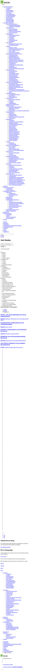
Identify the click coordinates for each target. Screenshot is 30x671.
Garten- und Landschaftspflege (9, 304)
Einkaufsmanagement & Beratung (16, 48)
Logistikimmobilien (10, 16)
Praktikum (4, 270)
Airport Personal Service (11, 24)
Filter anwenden (13, 307)
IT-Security (11, 166)
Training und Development (15, 31)
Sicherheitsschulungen (14, 170)
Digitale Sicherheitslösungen (15, 165)
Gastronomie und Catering (8, 303)
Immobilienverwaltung (7, 282)
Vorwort (11, 201)
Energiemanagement (13, 83)
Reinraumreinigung (13, 76)
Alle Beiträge (9, 188)
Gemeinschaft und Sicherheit (15, 206)
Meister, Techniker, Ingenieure (9, 286)
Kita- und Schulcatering (14, 52)
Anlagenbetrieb (12, 176)
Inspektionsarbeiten (13, 130)
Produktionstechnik (13, 135)
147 (4, 537)
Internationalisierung (13, 194)
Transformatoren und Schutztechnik (17, 183)
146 (4, 536)
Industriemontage (10, 105)
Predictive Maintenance (14, 132)
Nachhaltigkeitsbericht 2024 (12, 209)
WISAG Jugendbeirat (11, 210)
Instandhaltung (9, 119)
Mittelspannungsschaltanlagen (15, 178)
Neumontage (12, 109)
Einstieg (8, 215)
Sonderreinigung (12, 78)
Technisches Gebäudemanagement (16, 89)
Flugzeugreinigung (13, 29)
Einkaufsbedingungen (8, 226)
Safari (2, 568)
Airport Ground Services (7, 285)
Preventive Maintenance (14, 134)
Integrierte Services (13, 62)
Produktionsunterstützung (11, 156)
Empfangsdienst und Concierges (16, 59)
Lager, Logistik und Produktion (9, 290)
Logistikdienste (12, 63)
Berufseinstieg (5, 272)
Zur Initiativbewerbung (6, 547)
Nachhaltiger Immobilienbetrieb (16, 64)
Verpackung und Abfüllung (15, 162)
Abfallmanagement (13, 55)
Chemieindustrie (9, 11)
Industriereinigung (10, 111)
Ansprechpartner (9, 189)
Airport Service (9, 27)
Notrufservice (12, 167)
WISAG (5, 309)
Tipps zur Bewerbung (11, 217)
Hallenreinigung (12, 114)
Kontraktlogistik (12, 144)
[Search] (4, 4)
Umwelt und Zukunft (13, 204)
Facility (4, 260)
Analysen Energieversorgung (15, 175)
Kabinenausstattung (13, 30)
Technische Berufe (6, 289)
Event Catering (12, 146)
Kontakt (5, 219)
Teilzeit (3, 255)
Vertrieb (4, 298)
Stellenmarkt (9, 214)
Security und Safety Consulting (16, 168)
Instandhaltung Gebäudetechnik (16, 84)
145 (4, 535)
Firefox (2, 563)
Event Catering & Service (14, 50)
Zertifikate (5, 228)
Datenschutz (6, 224)
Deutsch (2, 235)
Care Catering (12, 51)
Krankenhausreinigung (14, 73)
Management (9, 197)
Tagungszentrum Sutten (14, 149)
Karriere (5, 213)
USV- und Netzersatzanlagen (15, 184)
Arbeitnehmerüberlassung (14, 25)
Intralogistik (11, 142)
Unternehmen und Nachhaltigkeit (16, 203)
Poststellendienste (13, 67)
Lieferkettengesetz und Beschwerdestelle (12, 225)
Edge (2, 570)
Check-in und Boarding (14, 152)
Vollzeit (4, 256)
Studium (4, 271)
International (6, 212)
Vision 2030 (9, 192)
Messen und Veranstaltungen (12, 145)
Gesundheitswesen (10, 14)
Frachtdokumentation (13, 45)
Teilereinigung (12, 118)
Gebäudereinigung (10, 69)
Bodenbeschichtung (13, 123)
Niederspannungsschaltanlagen (16, 181)
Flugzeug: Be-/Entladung (14, 99)
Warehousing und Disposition (15, 43)
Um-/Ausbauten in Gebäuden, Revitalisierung (19, 90)
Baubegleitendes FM (13, 56)
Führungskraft (5, 275)
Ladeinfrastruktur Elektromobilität (16, 177)
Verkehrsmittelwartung (14, 81)
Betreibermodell (12, 161)
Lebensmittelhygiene (13, 74)
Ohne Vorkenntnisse (6, 277)
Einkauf (4, 279)
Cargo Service (9, 42)
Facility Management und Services (13, 53)
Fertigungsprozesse (13, 160)
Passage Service (9, 151)
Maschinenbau (9, 17)
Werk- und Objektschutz (14, 172)
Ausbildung (4, 267)
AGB (4, 229)
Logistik (8, 141)
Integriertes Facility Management (16, 61)
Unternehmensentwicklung (8, 293)
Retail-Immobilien (10, 20)
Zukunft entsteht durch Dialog (15, 202)
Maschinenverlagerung (14, 108)
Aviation (8, 9)
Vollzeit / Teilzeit (6, 258)
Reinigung (4, 301)
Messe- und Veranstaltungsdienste (16, 150)
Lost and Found (12, 155)
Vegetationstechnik (13, 40)
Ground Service (9, 98)
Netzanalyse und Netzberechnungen (17, 180)
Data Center (8, 12)
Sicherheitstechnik (13, 171)
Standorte (5, 186)
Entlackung (11, 113)
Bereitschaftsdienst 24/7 (14, 57)
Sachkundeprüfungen (13, 137)
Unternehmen (6, 191)
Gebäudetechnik (12, 128)
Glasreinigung (12, 72)
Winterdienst (11, 41)
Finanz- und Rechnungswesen (9, 294)
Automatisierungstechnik (14, 85)
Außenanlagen (9, 34)
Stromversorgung (10, 173)
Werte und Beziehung (13, 207)
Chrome (2, 565)
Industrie (4, 263)
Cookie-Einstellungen (8, 651)
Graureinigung (12, 36)
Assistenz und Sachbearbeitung (9, 300)
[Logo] (5, 3)
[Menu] (1, 4)
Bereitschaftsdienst (13, 97)
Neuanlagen (11, 38)
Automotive (8, 8)
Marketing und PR (6, 296)
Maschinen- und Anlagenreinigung (16, 116)
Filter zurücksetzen (5, 307)
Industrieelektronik (13, 129)
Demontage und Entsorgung (15, 107)
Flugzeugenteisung (13, 32)
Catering (8, 46)
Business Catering (13, 47)
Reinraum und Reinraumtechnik (16, 87)
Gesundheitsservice (10, 93)
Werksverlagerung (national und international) (19, 110)
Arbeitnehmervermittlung (14, 26)
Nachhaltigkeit (9, 198)
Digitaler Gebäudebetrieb (14, 58)
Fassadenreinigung (13, 71)
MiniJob (4, 253)
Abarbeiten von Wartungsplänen (16, 121)
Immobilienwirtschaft (7, 264)
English (2, 236)
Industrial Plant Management (12, 104)
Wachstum (11, 196)
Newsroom (5, 187)
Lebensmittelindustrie (11, 15)
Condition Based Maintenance (15, 124)
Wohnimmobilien (10, 21)
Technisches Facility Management (16, 68)
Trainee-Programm (6, 268)
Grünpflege (11, 37)
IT (2, 292)
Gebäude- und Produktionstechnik (13, 82)
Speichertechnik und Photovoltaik (16, 182)
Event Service (12, 147)
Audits (10, 92)
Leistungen (5, 22)
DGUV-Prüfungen (13, 125)
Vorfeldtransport (12, 103)
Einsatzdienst (12, 95)
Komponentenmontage (14, 157)
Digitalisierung (12, 193)
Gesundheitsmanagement (14, 94)
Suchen (2, 246)
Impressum (5, 223)
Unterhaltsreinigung (13, 79)
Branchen (5, 6)
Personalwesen (5, 297)
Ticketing (11, 154)
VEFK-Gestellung (13, 140)
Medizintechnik (12, 88)
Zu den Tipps (3, 556)
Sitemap (5, 230)
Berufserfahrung (5, 274)
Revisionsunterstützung (14, 136)
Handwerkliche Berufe (7, 287)
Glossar (10, 208)
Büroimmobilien (9, 10)
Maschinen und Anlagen (14, 131)
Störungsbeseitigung (13, 139)
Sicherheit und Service (7, 305)
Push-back (11, 100)
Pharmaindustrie (9, 19)
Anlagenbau (11, 120)
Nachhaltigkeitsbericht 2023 (12, 199)
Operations (11, 102)
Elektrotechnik (12, 126)
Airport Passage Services (7, 283)
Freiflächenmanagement (14, 35)
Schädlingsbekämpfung (14, 77)
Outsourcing (11, 66)
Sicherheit (8, 163)
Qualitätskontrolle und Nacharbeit (16, 158)
